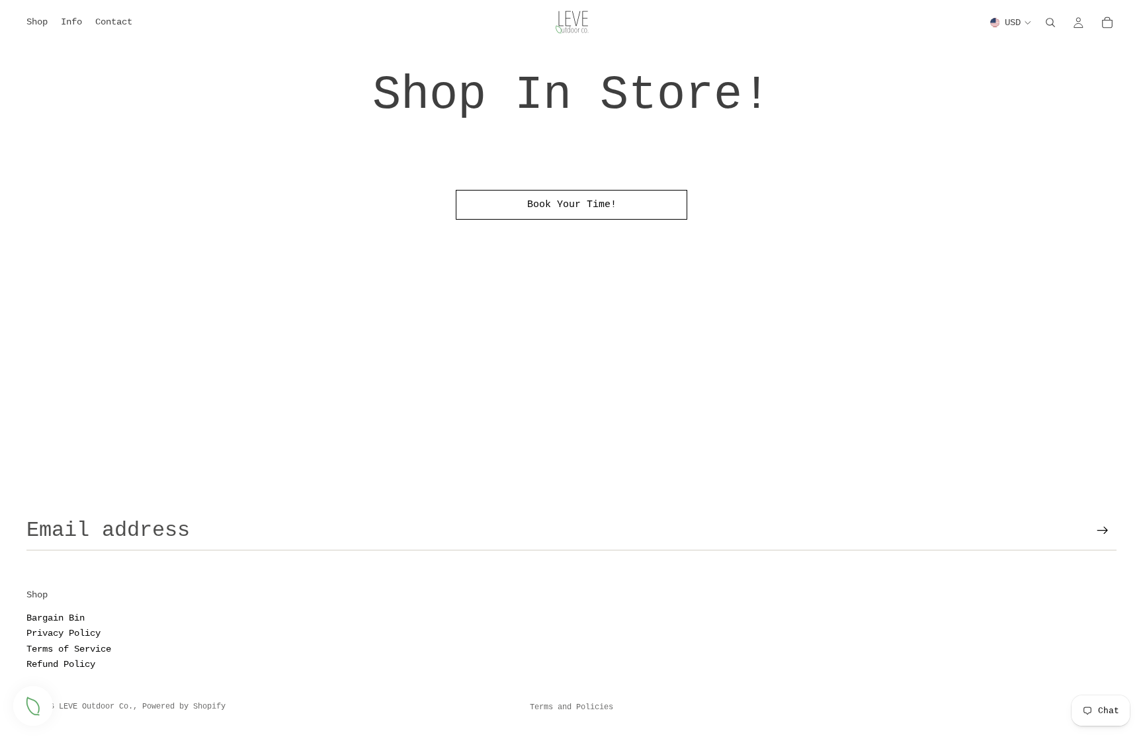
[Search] (1050, 22)
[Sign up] (1103, 530)
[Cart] (1107, 22)
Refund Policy (60, 664)
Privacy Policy (63, 633)
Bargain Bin (55, 618)
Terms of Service (68, 648)
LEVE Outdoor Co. (96, 706)
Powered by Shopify (184, 706)
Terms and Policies (571, 707)
